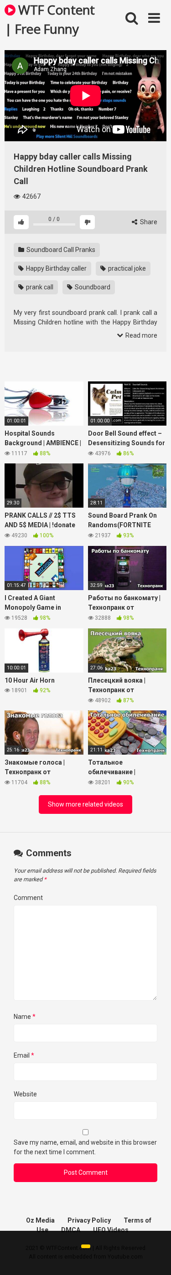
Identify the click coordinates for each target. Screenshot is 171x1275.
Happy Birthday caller (56, 268)
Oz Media (40, 1220)
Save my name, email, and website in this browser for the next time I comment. (85, 1147)
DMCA (70, 1230)
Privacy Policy (89, 1220)
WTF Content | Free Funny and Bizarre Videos (50, 18)
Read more (140, 335)
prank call (39, 287)
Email (24, 1055)
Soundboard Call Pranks (60, 249)
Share (148, 222)
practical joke (126, 268)
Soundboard (91, 287)
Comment (28, 897)
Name (25, 1016)
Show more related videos (85, 804)
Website (25, 1094)
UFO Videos (111, 1230)
